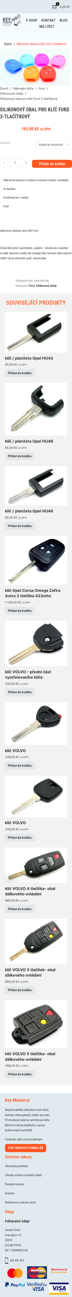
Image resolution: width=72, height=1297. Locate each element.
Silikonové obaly (11, 93)
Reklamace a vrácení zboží (20, 1202)
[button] (64, 54)
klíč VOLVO (15, 750)
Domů (8, 44)
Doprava (9, 1193)
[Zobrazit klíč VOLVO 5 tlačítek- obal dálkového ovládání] (36, 941)
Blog (64, 20)
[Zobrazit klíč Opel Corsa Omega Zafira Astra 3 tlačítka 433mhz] (36, 560)
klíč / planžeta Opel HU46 (29, 441)
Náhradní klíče (23, 88)
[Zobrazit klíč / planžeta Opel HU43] (36, 332)
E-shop (31, 20)
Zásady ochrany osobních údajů (23, 1175)
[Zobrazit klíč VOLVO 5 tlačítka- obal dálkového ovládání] (36, 1024)
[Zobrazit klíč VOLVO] (36, 723)
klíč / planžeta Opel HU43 (29, 358)
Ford (42, 88)
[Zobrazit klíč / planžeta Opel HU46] (36, 409)
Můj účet (46, 26)
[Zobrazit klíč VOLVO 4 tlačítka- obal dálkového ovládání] (36, 865)
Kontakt (48, 20)
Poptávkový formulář (25, 1148)
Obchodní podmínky (16, 1166)
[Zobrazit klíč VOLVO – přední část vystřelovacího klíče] (36, 643)
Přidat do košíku (20, 373)
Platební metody (14, 1184)
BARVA (5, 143)
